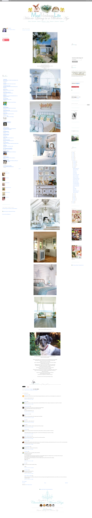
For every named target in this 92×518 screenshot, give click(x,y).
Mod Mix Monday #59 (76, 179)
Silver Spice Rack (7, 182)
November (74, 162)
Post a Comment (24, 481)
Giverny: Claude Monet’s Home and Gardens (8, 166)
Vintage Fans (74, 170)
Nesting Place (5, 145)
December (74, 161)
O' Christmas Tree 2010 (8, 187)
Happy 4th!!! (74, 189)
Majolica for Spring (7, 192)
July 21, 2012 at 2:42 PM (28, 479)
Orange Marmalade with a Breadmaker (11, 151)
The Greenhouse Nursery (76, 178)
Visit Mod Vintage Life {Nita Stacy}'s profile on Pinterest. (9, 208)
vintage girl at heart (27, 406)
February (74, 198)
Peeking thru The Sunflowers (7, 121)
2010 (73, 202)
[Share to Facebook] (37, 389)
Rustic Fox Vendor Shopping (10, 116)
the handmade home (6, 131)
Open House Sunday (75, 169)
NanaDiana (25, 429)
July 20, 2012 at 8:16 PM (28, 449)
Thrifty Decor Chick (6, 159)
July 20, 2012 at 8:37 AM (28, 399)
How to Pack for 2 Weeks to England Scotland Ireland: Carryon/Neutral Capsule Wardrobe (9, 129)
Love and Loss (7, 197)
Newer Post (23, 482)
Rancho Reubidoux (5, 107)
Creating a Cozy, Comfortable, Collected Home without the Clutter (10, 143)
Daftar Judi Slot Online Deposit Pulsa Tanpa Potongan (9, 108)
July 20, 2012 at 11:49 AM (29, 422)
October (74, 163)
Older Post (66, 482)
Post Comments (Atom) (29, 484)
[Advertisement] (46, 25)
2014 (73, 157)
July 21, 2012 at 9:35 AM (28, 473)
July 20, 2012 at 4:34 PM (28, 427)
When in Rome (7, 177)
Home (45, 482)
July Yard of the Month (76, 184)
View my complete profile (11, 29)
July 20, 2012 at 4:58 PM (28, 433)
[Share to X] (36, 389)
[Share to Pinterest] (38, 389)
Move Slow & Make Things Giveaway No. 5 (8, 140)
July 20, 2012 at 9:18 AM (28, 404)
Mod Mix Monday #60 (76, 174)
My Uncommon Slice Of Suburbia (7, 148)
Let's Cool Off (75, 173)
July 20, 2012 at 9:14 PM (28, 460)
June (74, 193)
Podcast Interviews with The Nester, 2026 (8, 146)
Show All (20, 168)
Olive (25, 424)
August (74, 166)
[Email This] (34, 389)
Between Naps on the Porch (7, 92)
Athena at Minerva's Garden (28, 475)
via (45, 100)
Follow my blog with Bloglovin (6, 214)
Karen (25, 419)
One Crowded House (27, 446)
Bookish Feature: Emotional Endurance (11, 102)
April (74, 196)
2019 (73, 153)
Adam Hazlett (26, 440)
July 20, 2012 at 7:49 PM (28, 444)
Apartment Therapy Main (6, 85)
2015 (73, 156)
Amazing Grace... (9, 122)
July (74, 167)
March (74, 197)
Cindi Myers (26, 451)
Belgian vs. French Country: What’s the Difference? (9, 157)
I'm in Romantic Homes (76, 183)
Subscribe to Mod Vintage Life (77, 57)
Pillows (74, 187)
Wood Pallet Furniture (76, 182)
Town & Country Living (6, 110)
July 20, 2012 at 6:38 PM (28, 438)
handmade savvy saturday (6, 132)
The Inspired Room (6, 142)
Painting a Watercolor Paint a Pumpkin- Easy (8, 137)
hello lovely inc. (5, 89)
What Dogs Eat (75, 172)
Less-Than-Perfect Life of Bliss (7, 165)
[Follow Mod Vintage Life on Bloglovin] (75, 83)
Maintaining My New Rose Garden (7, 99)
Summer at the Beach (75, 177)
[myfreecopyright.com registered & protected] (8, 211)
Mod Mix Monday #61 (76, 168)
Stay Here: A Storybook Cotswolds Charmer (8, 90)
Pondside (25, 401)
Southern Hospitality (6, 127)
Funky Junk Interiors (6, 134)
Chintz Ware (74, 188)
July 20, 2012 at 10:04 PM (29, 467)
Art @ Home (5, 101)
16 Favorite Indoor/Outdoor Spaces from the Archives (9, 83)
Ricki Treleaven (26, 394)
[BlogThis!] (35, 389)
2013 (73, 158)
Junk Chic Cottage (5, 115)
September (74, 164)
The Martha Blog (5, 98)
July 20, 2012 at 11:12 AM (29, 411)
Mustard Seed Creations (6, 139)
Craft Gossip (5, 79)
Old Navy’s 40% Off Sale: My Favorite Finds (8, 113)
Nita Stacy (9, 28)
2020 (73, 152)
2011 (73, 201)
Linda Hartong (26, 469)
